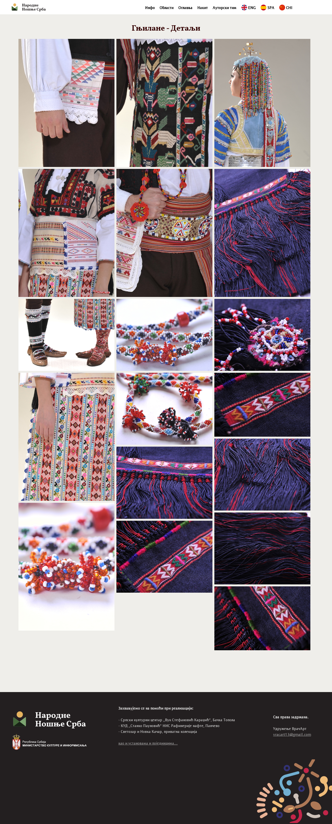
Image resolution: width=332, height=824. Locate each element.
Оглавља (185, 8)
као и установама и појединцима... (148, 743)
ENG (252, 8)
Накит (202, 8)
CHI (289, 8)
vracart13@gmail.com (292, 734)
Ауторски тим (224, 8)
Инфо (150, 8)
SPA (270, 8)
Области (167, 8)
